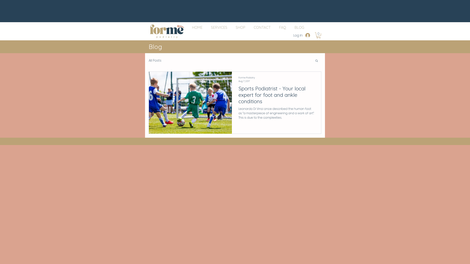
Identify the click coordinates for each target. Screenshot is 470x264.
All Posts (155, 60)
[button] (318, 35)
